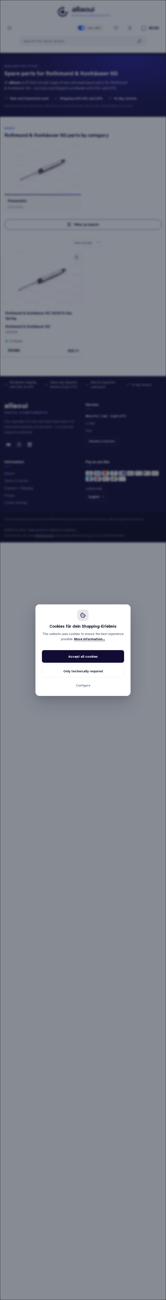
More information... (89, 639)
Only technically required (83, 671)
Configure (83, 685)
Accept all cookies (83, 656)
